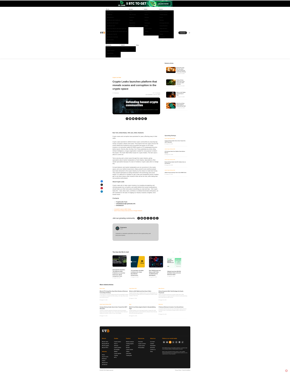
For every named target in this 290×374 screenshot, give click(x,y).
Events (161, 17)
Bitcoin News (110, 11)
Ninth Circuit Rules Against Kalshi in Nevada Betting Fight (181, 105)
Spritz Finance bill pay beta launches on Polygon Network (128, 210)
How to (146, 14)
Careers (152, 343)
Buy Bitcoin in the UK (112, 34)
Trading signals (130, 343)
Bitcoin (107, 9)
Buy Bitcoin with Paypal (112, 23)
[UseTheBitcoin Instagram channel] (176, 342)
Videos (161, 34)
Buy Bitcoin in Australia (112, 37)
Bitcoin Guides (110, 39)
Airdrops (147, 17)
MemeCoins (132, 23)
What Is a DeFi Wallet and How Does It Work (181, 94)
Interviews (162, 37)
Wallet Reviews (163, 28)
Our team (152, 341)
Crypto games (117, 353)
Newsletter (152, 345)
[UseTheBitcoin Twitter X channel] (173, 342)
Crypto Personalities (112, 56)
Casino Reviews (164, 25)
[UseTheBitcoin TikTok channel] (182, 342)
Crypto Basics (148, 11)
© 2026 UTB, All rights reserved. (106, 370)
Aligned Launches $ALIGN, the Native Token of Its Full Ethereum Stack (174, 273)
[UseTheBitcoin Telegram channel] (167, 342)
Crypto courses (142, 343)
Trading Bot (129, 355)
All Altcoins (132, 25)
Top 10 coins (105, 356)
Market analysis (130, 341)
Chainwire (116, 93)
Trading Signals (163, 14)
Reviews (162, 20)
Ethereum (131, 17)
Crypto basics (117, 341)
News (130, 11)
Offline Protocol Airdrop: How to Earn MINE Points (175, 172)
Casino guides (117, 347)
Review (128, 347)
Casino (146, 20)
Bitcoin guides (105, 345)
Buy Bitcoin (109, 14)
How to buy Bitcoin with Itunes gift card (116, 28)
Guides (145, 9)
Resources (108, 45)
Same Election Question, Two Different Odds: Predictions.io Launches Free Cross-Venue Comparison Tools (119, 273)
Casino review (129, 349)
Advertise (124, 50)
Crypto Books (110, 53)
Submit (123, 45)
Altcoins (131, 9)
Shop (137, 45)
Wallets (146, 25)
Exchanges (147, 23)
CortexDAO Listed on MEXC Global (122, 209)
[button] (127, 9)
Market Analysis (164, 11)
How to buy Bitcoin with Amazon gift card (117, 31)
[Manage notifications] (286, 370)
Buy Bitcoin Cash (111, 25)
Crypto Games (148, 28)
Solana (131, 20)
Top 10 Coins (132, 14)
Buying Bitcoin (110, 17)
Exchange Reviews (164, 23)
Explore (161, 9)
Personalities (141, 347)
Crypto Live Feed (117, 77)
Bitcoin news (105, 341)
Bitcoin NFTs (110, 42)
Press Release (125, 47)
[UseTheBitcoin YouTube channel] (170, 342)
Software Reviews (164, 31)
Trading (146, 31)
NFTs (146, 34)
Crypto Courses (110, 50)
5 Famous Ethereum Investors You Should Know (171, 307)
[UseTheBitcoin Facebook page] (164, 342)
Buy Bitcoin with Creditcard (113, 20)
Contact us (152, 349)
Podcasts (109, 47)
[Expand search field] (189, 33)
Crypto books (141, 345)
